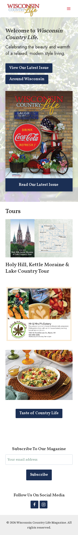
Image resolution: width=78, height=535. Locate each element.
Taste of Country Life (39, 413)
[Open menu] (69, 8)
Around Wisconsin (26, 79)
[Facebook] (34, 504)
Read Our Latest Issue (38, 185)
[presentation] (39, 134)
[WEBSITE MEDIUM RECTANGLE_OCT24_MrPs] (39, 339)
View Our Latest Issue (29, 68)
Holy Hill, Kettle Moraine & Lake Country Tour (37, 268)
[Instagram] (43, 504)
